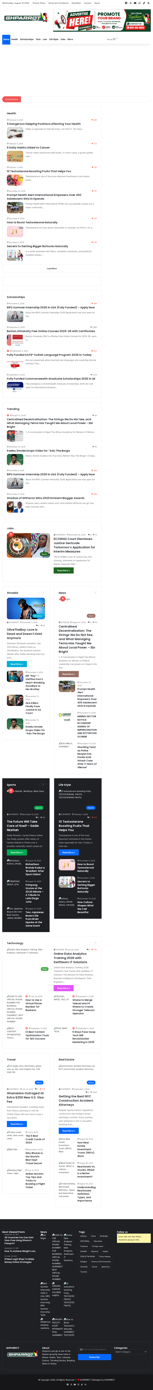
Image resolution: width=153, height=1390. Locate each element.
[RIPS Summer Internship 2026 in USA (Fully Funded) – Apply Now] (15, 316)
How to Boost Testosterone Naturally (32, 222)
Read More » (63, 570)
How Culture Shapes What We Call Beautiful (85, 907)
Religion (83, 1261)
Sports (32, 784)
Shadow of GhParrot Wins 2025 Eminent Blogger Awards (45, 498)
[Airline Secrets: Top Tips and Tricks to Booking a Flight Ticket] (15, 1174)
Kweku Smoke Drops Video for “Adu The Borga (38, 450)
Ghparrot (94, 1251)
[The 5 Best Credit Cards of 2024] (15, 1136)
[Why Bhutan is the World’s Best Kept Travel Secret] (12, 1151)
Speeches (105, 1267)
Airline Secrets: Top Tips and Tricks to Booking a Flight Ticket (35, 1180)
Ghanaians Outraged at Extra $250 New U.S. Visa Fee (25, 1097)
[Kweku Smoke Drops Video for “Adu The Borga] (15, 459)
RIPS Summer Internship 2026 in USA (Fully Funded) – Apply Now (51, 307)
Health (14, 39)
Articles (83, 1236)
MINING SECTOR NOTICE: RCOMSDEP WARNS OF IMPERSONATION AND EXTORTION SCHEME (87, 726)
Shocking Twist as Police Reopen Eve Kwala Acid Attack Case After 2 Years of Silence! (87, 757)
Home (6, 39)
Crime (93, 1236)
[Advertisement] (76, 69)
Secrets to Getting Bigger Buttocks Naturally (37, 246)
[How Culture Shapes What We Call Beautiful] (67, 902)
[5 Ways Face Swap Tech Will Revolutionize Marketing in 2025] (62, 1032)
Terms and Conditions (58, 3)
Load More (52, 268)
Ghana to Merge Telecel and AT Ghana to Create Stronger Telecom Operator (83, 1006)
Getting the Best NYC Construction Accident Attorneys (76, 1100)
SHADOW (65, 622)
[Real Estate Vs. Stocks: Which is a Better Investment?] (67, 1167)
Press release (104, 1256)
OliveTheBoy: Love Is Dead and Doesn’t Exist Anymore (24, 634)
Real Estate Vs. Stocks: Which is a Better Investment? (86, 1171)
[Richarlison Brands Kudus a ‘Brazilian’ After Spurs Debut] (15, 864)
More (70, 39)
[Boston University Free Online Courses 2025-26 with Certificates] (15, 340)
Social (94, 1267)
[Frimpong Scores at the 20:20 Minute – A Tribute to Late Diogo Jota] (15, 885)
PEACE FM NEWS (87, 1256)
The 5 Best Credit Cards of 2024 (35, 1139)
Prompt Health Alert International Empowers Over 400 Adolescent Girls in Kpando (44, 197)
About (97, 3)
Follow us (122, 1232)
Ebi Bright (104, 1236)
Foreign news (97, 1246)
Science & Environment (101, 1261)
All (26, 784)
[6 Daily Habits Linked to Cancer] (15, 156)
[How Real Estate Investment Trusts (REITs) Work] (67, 1145)
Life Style (53, 39)
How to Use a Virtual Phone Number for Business (34, 1005)
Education (98, 1241)
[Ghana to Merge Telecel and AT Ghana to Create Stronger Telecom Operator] (62, 1000)
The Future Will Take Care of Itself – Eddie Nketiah (23, 825)
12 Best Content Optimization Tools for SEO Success (37, 1035)
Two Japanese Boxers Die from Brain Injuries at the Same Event (35, 919)
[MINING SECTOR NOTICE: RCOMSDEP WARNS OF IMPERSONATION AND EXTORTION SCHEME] (67, 716)
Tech (38, 39)
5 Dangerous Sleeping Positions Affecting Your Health (44, 124)
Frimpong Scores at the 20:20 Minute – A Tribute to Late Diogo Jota (34, 893)
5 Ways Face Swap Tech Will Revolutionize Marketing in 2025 (83, 1037)
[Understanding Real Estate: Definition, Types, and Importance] (67, 1190)
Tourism (83, 1272)
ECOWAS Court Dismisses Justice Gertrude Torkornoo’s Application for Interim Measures (74, 545)
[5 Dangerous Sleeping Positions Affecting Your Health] (15, 132)
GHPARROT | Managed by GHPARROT (97, 1380)
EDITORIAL (85, 1241)
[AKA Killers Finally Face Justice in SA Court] (15, 700)
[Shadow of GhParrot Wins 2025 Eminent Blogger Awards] (15, 507)
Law (45, 39)
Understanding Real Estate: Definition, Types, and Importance (86, 1194)
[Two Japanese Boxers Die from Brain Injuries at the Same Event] (15, 913)
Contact (87, 3)
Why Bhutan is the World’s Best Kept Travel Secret (34, 1158)
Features (84, 1246)
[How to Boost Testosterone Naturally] (15, 231)
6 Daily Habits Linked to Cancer (28, 147)
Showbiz (84, 1267)
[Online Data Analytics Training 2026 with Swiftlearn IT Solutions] (69, 1248)
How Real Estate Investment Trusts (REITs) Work (85, 1149)
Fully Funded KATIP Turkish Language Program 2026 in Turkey (49, 355)
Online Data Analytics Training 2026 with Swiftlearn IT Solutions (70, 958)
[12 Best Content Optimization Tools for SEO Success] (15, 1033)
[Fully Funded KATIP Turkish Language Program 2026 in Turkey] (15, 364)
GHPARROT (61, 535)
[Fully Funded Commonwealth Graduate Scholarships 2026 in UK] (15, 387)
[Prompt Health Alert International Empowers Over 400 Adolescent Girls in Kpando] (15, 207)
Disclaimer (76, 3)
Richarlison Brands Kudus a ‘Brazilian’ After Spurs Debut (35, 869)
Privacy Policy (39, 3)
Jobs (62, 39)
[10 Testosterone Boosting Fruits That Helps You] (15, 180)
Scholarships (27, 39)
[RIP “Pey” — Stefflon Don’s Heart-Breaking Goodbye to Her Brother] (15, 676)
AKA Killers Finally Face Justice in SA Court (33, 708)
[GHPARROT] (25, 17)
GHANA (83, 1251)
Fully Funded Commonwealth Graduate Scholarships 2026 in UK (51, 378)
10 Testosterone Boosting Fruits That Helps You (39, 171)
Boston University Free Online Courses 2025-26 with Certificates (51, 331)
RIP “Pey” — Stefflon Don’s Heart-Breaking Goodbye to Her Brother (35, 682)
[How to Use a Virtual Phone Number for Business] (15, 1009)
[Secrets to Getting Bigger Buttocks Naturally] (15, 255)
